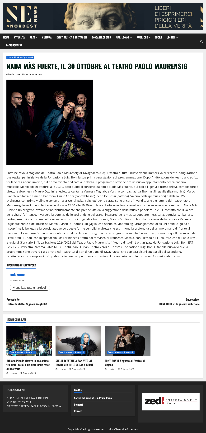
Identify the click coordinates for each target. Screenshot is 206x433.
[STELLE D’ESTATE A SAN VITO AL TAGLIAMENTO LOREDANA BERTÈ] (78, 341)
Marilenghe (122, 37)
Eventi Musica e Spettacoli (71, 37)
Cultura (47, 37)
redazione (14, 74)
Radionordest (14, 45)
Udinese (171, 37)
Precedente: (26, 301)
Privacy (78, 411)
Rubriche (142, 37)
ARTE (32, 37)
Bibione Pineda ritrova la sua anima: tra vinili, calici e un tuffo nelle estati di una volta (28, 365)
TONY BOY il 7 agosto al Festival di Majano (125, 363)
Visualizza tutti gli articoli (30, 287)
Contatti (78, 404)
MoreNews (115, 429)
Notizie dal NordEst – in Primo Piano (93, 398)
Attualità (19, 37)
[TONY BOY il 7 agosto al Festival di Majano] (127, 341)
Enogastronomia (101, 37)
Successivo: (179, 301)
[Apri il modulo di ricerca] (201, 41)
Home (6, 37)
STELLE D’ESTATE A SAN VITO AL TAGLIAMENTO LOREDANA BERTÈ (74, 363)
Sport (158, 37)
